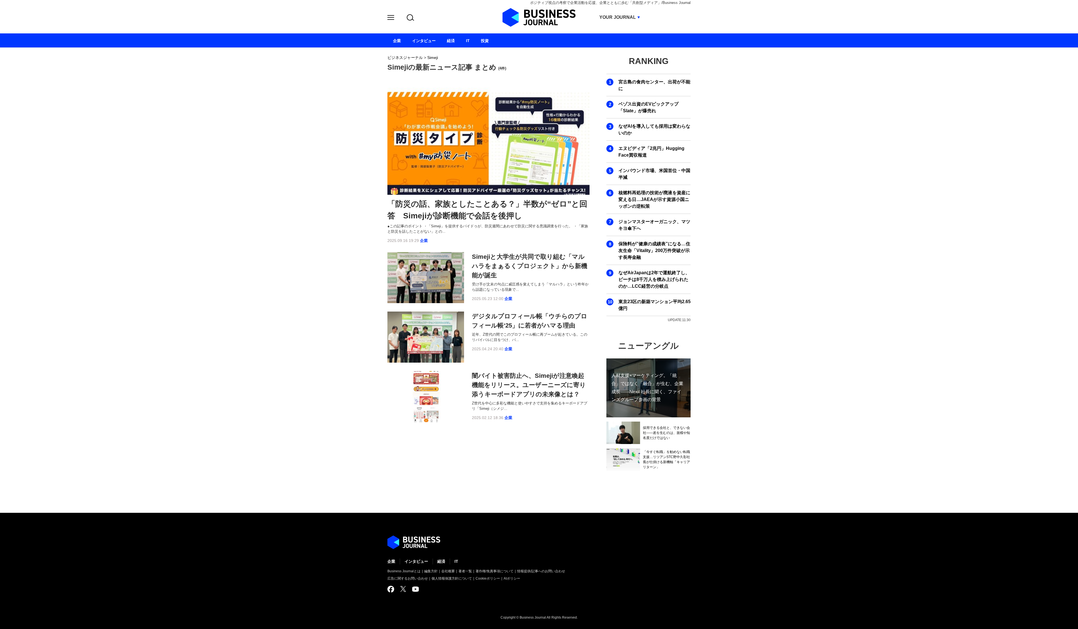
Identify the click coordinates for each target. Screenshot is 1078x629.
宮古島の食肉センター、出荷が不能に (654, 85)
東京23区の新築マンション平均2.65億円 (654, 305)
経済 (441, 561)
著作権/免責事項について (494, 571)
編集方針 (431, 571)
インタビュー (416, 561)
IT (456, 561)
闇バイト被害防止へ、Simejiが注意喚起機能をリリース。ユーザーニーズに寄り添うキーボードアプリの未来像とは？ (529, 385)
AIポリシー (512, 578)
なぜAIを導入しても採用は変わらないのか (654, 129)
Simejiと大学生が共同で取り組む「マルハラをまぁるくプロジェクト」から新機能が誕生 (529, 266)
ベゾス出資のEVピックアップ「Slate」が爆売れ (648, 107)
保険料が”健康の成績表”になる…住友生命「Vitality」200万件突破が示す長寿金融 (654, 250)
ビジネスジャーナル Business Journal (539, 17)
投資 (485, 40)
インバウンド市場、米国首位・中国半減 (654, 174)
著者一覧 (465, 571)
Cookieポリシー (488, 578)
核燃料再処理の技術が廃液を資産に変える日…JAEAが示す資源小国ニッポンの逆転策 (654, 199)
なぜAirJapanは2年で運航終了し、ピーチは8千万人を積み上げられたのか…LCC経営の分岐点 (654, 279)
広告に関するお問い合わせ (407, 578)
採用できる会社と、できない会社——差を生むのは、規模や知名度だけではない (666, 433)
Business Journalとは (404, 571)
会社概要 (448, 571)
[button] (390, 18)
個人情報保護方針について (451, 578)
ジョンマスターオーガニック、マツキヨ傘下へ (654, 225)
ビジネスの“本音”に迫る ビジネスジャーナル (413, 542)
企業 (424, 240)
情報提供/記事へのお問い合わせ (541, 571)
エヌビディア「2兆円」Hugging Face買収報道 (651, 151)
